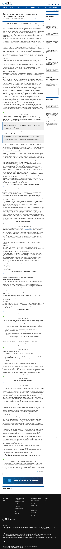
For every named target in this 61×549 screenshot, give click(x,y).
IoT (3, 18)
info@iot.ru (30, 530)
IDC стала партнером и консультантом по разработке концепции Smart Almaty (51, 84)
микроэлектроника (35, 502)
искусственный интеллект (36, 498)
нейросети (33, 508)
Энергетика (17, 506)
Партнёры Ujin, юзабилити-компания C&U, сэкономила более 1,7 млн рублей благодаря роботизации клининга (52, 28)
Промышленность (18, 504)
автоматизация (15, 18)
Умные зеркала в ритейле (50, 72)
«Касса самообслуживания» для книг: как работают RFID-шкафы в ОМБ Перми (52, 124)
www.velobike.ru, (28, 229)
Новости (5, 7)
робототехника (34, 510)
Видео (39, 7)
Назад (4, 473)
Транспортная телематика (20, 501)
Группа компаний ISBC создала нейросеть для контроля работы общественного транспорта (52, 51)
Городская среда (18, 503)
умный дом (33, 512)
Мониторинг (17, 509)
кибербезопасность (35, 500)
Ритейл (16, 511)
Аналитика (32, 7)
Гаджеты (16, 516)
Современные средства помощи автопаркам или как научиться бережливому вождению (52, 63)
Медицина (17, 513)
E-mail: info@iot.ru (6, 525)
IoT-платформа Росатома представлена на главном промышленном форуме (50, 37)
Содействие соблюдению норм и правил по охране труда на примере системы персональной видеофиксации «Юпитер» (52, 68)
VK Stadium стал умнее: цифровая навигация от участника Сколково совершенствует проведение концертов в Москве (52, 119)
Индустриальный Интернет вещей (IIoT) (20, 499)
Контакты (46, 498)
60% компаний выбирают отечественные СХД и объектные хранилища (52, 109)
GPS (10, 18)
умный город (33, 515)
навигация (20, 18)
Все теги (56, 93)
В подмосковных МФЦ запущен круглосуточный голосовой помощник (52, 47)
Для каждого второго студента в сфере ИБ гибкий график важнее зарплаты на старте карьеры (52, 114)
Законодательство (18, 496)
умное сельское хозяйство (36, 507)
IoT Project (47, 4)
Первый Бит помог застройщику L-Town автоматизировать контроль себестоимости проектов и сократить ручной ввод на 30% (52, 22)
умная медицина (34, 514)
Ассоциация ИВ (53, 7)
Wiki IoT (19, 7)
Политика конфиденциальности (47, 503)
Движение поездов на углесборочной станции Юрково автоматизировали (52, 33)
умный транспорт (34, 503)
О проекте (46, 496)
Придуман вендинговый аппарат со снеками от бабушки (52, 80)
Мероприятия (12, 7)
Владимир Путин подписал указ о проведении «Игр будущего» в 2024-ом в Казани (52, 42)
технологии (25, 18)
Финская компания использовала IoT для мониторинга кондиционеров (52, 76)
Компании (25, 7)
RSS (45, 500)
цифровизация (34, 496)
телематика (6, 18)
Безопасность (17, 515)
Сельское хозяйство (19, 508)
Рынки (45, 7)
